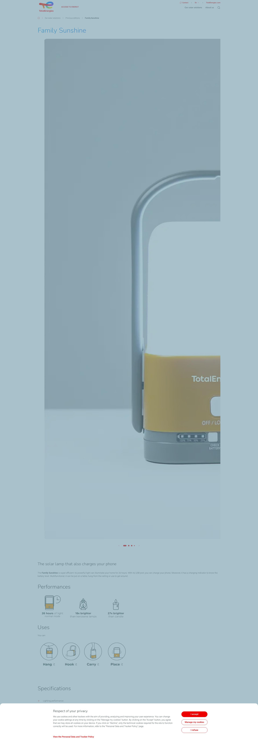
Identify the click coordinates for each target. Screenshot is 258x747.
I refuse (194, 730)
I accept (194, 714)
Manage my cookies (194, 722)
